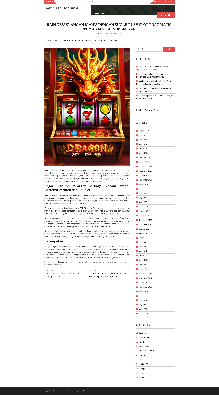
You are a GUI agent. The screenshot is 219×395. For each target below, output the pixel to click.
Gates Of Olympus (146, 351)
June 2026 (143, 140)
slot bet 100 (143, 364)
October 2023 (144, 282)
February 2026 (144, 157)
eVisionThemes (83, 391)
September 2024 (146, 233)
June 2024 (143, 247)
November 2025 (145, 171)
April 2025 (143, 202)
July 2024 (142, 242)
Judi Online (143, 355)
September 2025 (145, 180)
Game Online (144, 346)
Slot (54, 262)
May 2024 (143, 251)
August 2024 (144, 238)
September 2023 (145, 287)
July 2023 (142, 296)
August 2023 (144, 291)
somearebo (117, 34)
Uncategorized (145, 377)
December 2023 (145, 273)
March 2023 (143, 313)
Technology (144, 373)
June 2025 (143, 193)
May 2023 (143, 305)
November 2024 (145, 224)
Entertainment (144, 337)
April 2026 (143, 148)
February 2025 (144, 211)
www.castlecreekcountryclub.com (58, 178)
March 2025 (143, 206)
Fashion (142, 342)
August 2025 (144, 184)
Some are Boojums (61, 8)
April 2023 (143, 309)
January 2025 (144, 215)
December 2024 (145, 220)
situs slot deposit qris (74, 262)
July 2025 (142, 189)
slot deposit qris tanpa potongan (111, 262)
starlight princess (146, 368)
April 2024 (143, 255)
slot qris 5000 (58, 265)
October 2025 (144, 175)
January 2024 (144, 269)
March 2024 (143, 260)
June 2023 (143, 300)
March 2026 (143, 153)
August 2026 (144, 131)
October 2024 (144, 229)
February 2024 (144, 264)
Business (142, 333)
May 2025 (143, 198)
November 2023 (145, 278)
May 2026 (143, 144)
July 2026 (142, 135)
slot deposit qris (90, 262)
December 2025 (145, 166)
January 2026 (144, 162)
